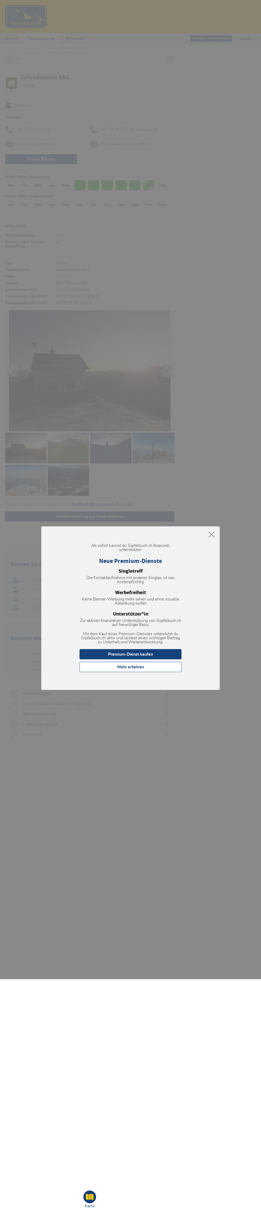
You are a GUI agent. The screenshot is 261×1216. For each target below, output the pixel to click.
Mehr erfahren (130, 667)
